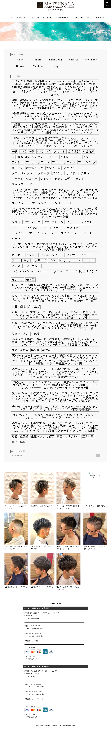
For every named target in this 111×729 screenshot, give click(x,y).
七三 (14, 306)
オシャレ (18, 167)
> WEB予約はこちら (30, 659)
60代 (48, 151)
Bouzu (20, 66)
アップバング (87, 162)
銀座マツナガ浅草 (42, 436)
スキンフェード (22, 184)
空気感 (24, 436)
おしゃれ (60, 151)
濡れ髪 (24, 349)
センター (43, 203)
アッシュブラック (64, 162)
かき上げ (74, 151)
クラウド (69, 167)
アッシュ (18, 162)
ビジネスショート (52, 254)
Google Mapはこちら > (31, 615)
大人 (26, 333)
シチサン (84, 173)
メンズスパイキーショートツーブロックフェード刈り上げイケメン (55, 273)
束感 (14, 349)
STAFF (89, 18)
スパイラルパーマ (23, 203)
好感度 (35, 333)
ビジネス (32, 254)
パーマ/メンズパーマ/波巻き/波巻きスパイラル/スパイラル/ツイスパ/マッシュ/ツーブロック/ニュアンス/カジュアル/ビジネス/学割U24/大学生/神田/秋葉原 (55, 247)
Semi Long (55, 59)
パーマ (16, 238)
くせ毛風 (88, 151)
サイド (70, 173)
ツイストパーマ (51, 227)
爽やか (46, 349)
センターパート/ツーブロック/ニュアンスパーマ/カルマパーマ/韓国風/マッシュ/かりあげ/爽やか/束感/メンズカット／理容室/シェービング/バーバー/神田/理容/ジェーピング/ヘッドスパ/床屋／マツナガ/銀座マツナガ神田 (55, 212)
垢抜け (16, 333)
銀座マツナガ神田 (68, 436)
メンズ (16, 265)
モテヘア (18, 279)
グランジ (58, 173)
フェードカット (22, 260)
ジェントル (80, 178)
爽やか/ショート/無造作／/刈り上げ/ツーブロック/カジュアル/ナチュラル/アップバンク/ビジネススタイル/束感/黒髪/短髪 (55, 408)
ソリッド (72, 222)
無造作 (35, 349)
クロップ (44, 173)
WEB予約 (107, 4)
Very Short (91, 59)
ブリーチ (40, 260)
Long (55, 66)
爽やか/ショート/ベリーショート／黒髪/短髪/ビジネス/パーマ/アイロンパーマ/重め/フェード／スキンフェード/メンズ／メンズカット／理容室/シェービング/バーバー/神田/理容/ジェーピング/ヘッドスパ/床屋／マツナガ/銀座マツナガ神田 (55, 372)
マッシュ (89, 260)
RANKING (47, 18)
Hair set (73, 59)
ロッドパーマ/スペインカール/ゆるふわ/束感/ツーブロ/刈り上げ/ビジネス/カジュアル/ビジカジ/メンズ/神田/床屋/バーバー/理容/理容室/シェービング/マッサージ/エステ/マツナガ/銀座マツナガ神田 (55, 298)
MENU (10, 18)
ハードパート (83, 233)
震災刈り (88, 436)
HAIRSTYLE (34, 18)
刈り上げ (34, 306)
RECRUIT (100, 18)
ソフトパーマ (32, 222)
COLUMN (78, 18)
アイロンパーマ (70, 156)
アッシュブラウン (38, 162)
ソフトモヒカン (53, 222)
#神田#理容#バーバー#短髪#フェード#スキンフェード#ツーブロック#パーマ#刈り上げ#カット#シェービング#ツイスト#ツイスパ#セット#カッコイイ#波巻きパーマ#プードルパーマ (55, 116)
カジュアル (53, 167)
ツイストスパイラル (25, 227)
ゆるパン (37, 156)
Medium (38, 66)
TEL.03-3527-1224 (31, 677)
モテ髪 (30, 279)
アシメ (87, 156)
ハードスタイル (62, 233)
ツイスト (86, 222)
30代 (32, 151)
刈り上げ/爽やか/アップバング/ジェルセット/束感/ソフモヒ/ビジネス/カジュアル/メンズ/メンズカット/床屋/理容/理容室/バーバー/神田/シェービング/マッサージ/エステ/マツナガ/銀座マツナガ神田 (55, 325)
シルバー (32, 178)
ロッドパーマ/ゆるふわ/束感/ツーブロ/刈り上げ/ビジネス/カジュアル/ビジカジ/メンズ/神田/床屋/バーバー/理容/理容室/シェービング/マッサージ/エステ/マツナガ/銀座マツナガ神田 (55, 287)
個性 (23, 306)
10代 (15, 151)
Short (37, 59)
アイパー (52, 156)
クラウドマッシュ (23, 173)
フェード (86, 254)
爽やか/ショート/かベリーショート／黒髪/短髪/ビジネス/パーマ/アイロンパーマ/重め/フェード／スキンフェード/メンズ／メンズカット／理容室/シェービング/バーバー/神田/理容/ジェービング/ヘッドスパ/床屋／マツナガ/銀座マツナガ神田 (55, 359)
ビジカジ (18, 254)
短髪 (14, 436)
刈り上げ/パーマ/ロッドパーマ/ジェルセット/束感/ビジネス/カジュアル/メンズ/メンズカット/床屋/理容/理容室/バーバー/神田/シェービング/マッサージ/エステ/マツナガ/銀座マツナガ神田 (55, 315)
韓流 (14, 442)
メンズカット (32, 265)
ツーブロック (72, 227)
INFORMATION (63, 18)
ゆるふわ (23, 156)
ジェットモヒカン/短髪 (55, 178)
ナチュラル (42, 233)
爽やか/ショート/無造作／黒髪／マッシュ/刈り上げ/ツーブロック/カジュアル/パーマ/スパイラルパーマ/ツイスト (55, 416)
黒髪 (23, 442)
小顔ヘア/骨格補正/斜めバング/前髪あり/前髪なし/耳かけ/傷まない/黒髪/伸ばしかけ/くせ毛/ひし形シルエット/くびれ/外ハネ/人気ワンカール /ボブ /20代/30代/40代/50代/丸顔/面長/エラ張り (55, 342)
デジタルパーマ (22, 233)
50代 (40, 151)
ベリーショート (70, 260)
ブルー (53, 260)
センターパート (62, 203)
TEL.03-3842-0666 (31, 618)
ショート (17, 178)
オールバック (35, 167)
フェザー (72, 254)
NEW (20, 59)
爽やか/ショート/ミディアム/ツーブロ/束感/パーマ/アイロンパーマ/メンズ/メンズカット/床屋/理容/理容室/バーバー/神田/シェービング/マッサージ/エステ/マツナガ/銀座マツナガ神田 (55, 385)
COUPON (20, 18)
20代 (23, 151)
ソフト (16, 222)
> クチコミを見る (30, 656)
